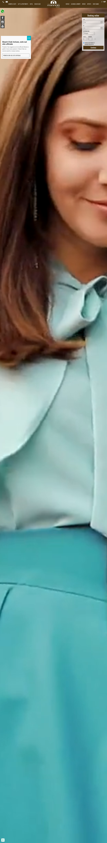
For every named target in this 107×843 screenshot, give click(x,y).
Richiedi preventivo (89, 44)
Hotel (31, 4)
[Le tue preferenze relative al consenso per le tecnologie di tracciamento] (3, 840)
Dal (84, 19)
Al (83, 25)
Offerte (89, 4)
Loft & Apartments (23, 4)
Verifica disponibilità (90, 43)
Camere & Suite (12, 4)
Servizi (67, 4)
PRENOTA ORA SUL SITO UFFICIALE (12, 55)
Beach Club (37, 4)
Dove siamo (96, 4)
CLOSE (29, 38)
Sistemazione (86, 31)
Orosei (84, 4)
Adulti (84, 37)
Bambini (90, 37)
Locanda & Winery (75, 4)
